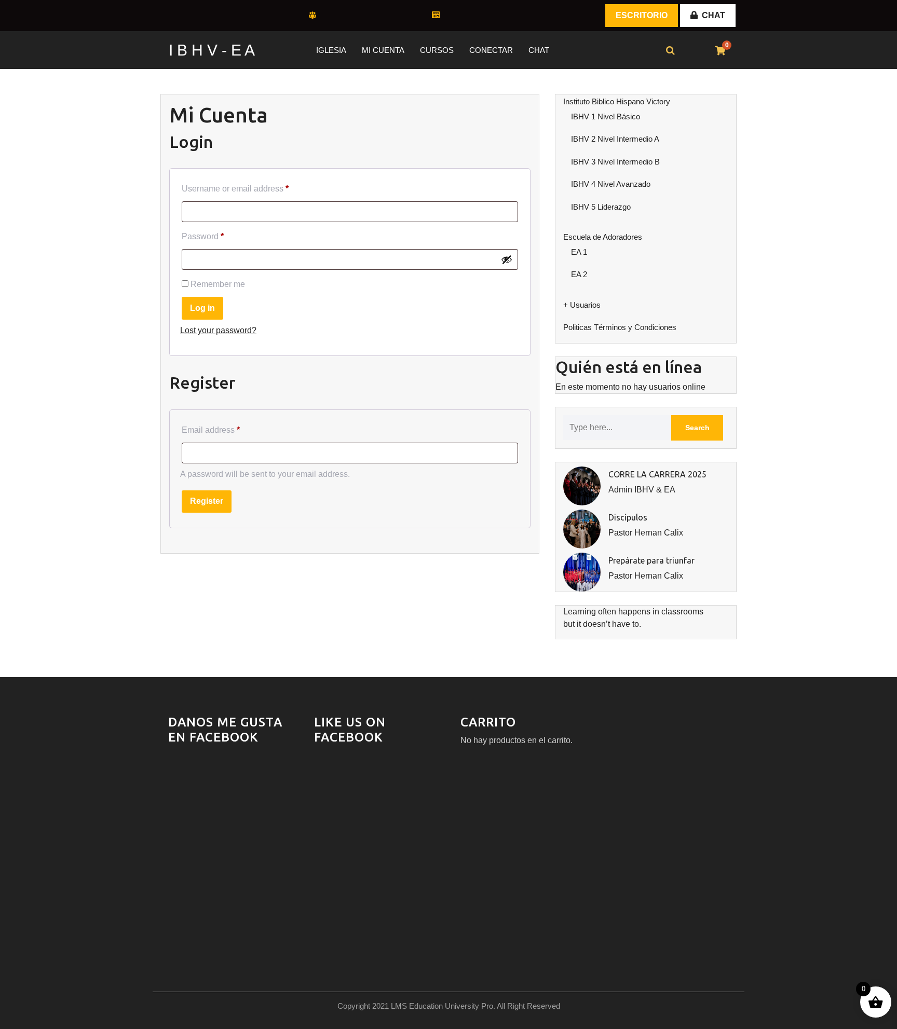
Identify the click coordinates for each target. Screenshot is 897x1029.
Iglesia (331, 50)
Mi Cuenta (383, 50)
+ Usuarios (582, 304)
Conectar (491, 50)
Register (206, 501)
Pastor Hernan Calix (645, 532)
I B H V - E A (212, 50)
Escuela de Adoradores (602, 236)
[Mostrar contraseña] (506, 259)
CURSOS (437, 50)
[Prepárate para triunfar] (582, 571)
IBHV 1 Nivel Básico (605, 116)
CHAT (713, 15)
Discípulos (627, 517)
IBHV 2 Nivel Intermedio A (615, 138)
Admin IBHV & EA (641, 489)
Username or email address (235, 188)
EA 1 (579, 252)
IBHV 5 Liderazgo (601, 206)
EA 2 (579, 274)
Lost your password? (218, 330)
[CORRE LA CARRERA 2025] (582, 485)
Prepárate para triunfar (651, 560)
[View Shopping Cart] (720, 51)
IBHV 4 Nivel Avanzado (610, 184)
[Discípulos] (582, 528)
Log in (202, 308)
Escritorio (642, 15)
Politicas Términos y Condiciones (619, 327)
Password (203, 236)
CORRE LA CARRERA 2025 (657, 474)
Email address (211, 430)
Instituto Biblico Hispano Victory (616, 101)
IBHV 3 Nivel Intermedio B (615, 161)
